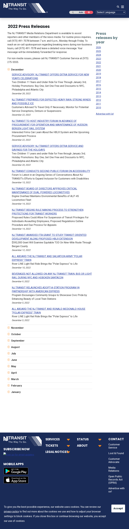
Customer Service (114, 446)
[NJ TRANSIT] (25, 7)
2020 (98, 70)
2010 (98, 107)
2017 (98, 81)
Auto (81, 12)
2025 (98, 51)
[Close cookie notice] (115, 507)
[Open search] (117, 7)
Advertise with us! (116, 490)
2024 (98, 55)
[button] (49, 70)
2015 (98, 89)
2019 (98, 74)
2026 (98, 47)
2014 (98, 92)
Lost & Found (116, 453)
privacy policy (11, 511)
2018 (98, 77)
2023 (98, 58)
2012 (98, 100)
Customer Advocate (114, 460)
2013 (98, 96)
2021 (98, 66)
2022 (98, 62)
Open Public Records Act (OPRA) (115, 479)
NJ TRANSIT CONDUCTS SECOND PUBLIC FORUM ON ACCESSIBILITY (51, 171)
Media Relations (113, 469)
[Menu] (121, 7)
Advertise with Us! (105, 114)
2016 (98, 85)
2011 (98, 104)
